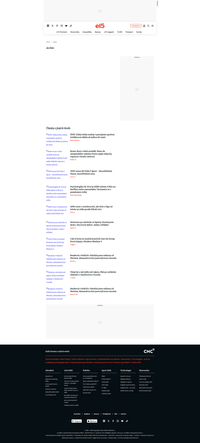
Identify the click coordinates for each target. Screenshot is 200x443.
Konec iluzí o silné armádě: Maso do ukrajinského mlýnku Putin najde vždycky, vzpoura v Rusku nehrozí (91, 154)
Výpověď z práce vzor (89, 390)
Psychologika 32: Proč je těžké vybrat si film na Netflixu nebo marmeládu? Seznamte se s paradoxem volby (93, 189)
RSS (115, 414)
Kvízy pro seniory (50, 389)
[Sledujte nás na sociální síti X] (52, 25)
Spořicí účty (142, 379)
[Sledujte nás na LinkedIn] (48, 25)
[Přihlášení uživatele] (144, 26)
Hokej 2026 (105, 382)
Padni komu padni (88, 387)
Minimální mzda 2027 (145, 388)
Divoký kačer (87, 393)
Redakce (87, 414)
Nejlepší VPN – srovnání (127, 388)
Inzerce (96, 414)
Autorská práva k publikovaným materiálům (59, 435)
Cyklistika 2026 (106, 394)
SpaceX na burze (125, 376)
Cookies (136, 435)
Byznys (98, 32)
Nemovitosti (126, 359)
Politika (86, 370)
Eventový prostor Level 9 (103, 362)
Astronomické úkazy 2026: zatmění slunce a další (71, 390)
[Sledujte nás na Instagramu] (61, 25)
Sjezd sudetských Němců (90, 381)
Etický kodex (113, 438)
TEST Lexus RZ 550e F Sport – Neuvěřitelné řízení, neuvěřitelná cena (91, 172)
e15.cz (48, 42)
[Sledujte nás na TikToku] (70, 25)
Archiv (55, 42)
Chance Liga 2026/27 (122, 362)
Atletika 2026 (106, 391)
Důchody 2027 (143, 385)
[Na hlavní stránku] (100, 25)
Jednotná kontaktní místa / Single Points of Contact (91, 438)
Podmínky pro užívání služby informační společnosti (90, 435)
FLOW (119, 32)
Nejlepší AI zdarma (126, 382)
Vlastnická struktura (68, 438)
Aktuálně (49, 370)
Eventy (139, 32)
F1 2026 (104, 388)
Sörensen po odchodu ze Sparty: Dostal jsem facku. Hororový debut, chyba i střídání (92, 223)
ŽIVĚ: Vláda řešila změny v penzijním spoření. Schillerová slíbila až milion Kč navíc (92, 135)
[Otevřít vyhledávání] (148, 26)
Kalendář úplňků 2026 (52, 392)
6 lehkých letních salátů (71, 405)
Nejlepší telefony (125, 379)
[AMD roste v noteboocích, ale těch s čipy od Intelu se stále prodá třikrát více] (57, 211)
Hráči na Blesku (78, 359)
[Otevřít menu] (152, 26)
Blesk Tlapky (65, 359)
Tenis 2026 (105, 385)
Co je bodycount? (50, 395)
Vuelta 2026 (136, 362)
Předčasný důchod (145, 376)
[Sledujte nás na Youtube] (66, 25)
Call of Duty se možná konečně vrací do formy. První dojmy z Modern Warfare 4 (92, 240)
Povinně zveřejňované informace (128, 438)
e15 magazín (109, 32)
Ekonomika (74, 32)
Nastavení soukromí (147, 435)
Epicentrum (49, 376)
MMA (103, 376)
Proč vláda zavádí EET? (90, 384)
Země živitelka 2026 (145, 391)
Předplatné (107, 414)
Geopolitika (87, 32)
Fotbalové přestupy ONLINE (81, 362)
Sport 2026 (106, 370)
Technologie (125, 370)
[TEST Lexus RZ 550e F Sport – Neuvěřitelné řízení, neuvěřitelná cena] (57, 176)
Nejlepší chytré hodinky (127, 385)
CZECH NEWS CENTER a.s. (107, 430)
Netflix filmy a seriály (126, 391)
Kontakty (77, 414)
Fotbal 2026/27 (106, 379)
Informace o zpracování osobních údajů (120, 435)
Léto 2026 (68, 370)
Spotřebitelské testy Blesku (109, 359)
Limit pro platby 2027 (145, 382)
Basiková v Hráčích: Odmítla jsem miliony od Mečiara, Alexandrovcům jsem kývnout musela (93, 256)
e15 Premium (62, 32)
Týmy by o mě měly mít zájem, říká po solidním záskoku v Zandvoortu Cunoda (93, 273)
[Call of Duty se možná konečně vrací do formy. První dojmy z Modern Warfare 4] (57, 244)
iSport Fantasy (91, 359)
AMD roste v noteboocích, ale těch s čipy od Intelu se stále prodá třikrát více (91, 208)
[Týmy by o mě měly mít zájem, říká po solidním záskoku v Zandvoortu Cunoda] (57, 277)
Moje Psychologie (52, 359)
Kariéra (123, 414)
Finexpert (129, 32)
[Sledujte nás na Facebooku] (57, 25)
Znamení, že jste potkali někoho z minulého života (71, 383)
